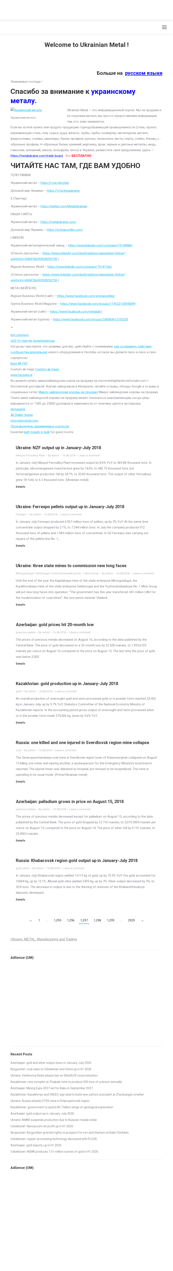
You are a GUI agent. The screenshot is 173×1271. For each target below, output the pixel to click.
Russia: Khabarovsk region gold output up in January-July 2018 (77, 860)
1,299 (110, 920)
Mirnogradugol (25, 573)
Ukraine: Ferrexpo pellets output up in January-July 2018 (70, 506)
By (53, 455)
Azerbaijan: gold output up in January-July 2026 (42, 1113)
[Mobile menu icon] (164, 27)
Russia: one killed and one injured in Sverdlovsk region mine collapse (82, 742)
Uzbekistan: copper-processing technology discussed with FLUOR (54, 1139)
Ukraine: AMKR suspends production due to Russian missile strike (54, 1120)
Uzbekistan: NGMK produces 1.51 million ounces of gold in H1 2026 (54, 1151)
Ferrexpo (21, 514)
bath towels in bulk (37, 432)
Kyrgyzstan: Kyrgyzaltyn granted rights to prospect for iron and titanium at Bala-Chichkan (70, 1132)
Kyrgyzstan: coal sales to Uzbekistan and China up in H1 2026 (51, 1069)
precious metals (25, 632)
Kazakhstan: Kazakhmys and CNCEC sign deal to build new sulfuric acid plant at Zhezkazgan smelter (77, 1094)
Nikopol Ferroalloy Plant (30, 455)
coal (18, 750)
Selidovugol (42, 573)
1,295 (57, 920)
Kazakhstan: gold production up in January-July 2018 (67, 683)
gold (19, 691)
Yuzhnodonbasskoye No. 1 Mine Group (75, 573)
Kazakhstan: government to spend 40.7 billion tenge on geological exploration (62, 1107)
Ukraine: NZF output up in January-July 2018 (58, 447)
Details (20, 486)
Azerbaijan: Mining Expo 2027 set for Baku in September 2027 (52, 1088)
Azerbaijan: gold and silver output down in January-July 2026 (51, 1062)
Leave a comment (89, 455)
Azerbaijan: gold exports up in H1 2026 (36, 1145)
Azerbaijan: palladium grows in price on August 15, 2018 (70, 801)
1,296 (70, 920)
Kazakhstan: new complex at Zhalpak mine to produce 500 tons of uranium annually (66, 1082)
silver (26, 868)
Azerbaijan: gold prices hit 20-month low (55, 624)
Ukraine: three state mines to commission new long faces (71, 565)
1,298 (97, 920)
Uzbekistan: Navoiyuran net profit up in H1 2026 (42, 1126)
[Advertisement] (77, 9)
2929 (131, 920)
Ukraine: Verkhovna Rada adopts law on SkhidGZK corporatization (54, 1075)
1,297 (84, 920)
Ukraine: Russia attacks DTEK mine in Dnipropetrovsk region (50, 1101)
